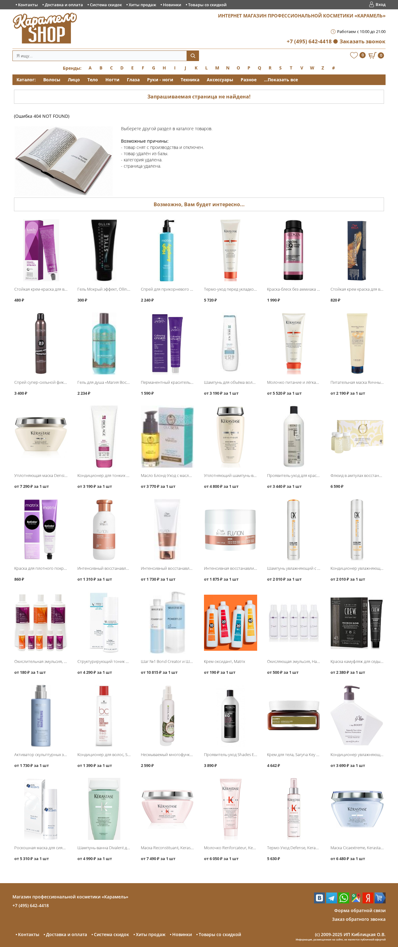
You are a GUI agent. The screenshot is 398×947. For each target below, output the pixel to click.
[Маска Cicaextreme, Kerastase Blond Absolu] (357, 809)
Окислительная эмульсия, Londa (45, 661)
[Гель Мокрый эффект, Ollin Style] (104, 250)
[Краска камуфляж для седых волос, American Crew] (357, 623)
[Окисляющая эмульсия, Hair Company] (293, 623)
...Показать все (281, 80)
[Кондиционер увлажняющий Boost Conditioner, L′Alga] (357, 716)
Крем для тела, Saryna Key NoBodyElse (302, 754)
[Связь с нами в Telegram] (331, 902)
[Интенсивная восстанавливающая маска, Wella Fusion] (230, 530)
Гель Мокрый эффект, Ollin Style (107, 289)
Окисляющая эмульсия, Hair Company (302, 661)
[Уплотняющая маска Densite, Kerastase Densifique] (40, 437)
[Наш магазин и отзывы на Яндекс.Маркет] (380, 902)
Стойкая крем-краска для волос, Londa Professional (62, 289)
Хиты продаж (142, 4)
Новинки (172, 4)
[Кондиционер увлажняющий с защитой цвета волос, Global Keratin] (357, 530)
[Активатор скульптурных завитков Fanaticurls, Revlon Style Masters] (40, 716)
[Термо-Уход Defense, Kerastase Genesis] (293, 809)
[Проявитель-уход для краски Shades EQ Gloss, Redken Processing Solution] (293, 437)
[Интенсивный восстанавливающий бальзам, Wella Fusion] (167, 530)
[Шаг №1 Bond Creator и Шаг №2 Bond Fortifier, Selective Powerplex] (167, 623)
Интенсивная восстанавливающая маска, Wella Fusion (255, 568)
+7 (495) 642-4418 (309, 41)
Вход (381, 4)
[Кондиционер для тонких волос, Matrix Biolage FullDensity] (104, 437)
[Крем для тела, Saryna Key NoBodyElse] (293, 716)
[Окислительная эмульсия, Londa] (40, 623)
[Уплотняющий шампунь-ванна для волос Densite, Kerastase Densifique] (230, 437)
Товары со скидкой (207, 4)
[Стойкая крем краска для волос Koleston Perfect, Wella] (357, 250)
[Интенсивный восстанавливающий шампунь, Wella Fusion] (104, 530)
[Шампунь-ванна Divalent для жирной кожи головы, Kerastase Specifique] (104, 809)
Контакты (28, 4)
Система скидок (106, 4)
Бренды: (72, 68)
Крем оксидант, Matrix (224, 661)
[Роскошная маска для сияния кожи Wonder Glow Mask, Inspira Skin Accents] (40, 809)
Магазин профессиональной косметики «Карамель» (70, 897)
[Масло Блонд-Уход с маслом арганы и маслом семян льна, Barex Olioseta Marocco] (167, 437)
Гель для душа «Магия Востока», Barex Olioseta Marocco (129, 382)
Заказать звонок (363, 41)
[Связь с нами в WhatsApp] (343, 902)
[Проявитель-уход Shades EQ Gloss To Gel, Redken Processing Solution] (230, 716)
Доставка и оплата (64, 4)
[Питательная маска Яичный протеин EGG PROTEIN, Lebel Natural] (357, 343)
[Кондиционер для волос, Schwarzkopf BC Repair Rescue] (104, 716)
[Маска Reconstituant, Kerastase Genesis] (167, 809)
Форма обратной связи (360, 910)
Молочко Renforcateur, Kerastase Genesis (242, 847)
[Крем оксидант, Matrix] (230, 623)
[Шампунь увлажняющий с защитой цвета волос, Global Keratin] (293, 530)
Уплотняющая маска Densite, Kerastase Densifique (61, 475)
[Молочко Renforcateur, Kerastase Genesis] (230, 809)
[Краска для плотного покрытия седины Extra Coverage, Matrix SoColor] (40, 530)
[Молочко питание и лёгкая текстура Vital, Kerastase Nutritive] (293, 343)
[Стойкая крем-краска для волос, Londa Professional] (40, 250)
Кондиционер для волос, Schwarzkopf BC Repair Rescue (129, 754)
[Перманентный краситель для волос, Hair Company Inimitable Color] (167, 343)
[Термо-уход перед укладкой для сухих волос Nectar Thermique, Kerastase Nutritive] (230, 250)
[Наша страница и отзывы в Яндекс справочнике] (368, 902)
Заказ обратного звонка (359, 919)
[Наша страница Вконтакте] (319, 902)
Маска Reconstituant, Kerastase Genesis (177, 847)
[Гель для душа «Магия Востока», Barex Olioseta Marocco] (104, 343)
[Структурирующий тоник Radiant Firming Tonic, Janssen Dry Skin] (104, 623)
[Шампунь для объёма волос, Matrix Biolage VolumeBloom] (230, 343)
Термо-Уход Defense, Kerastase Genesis (303, 847)
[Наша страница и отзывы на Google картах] (355, 902)
